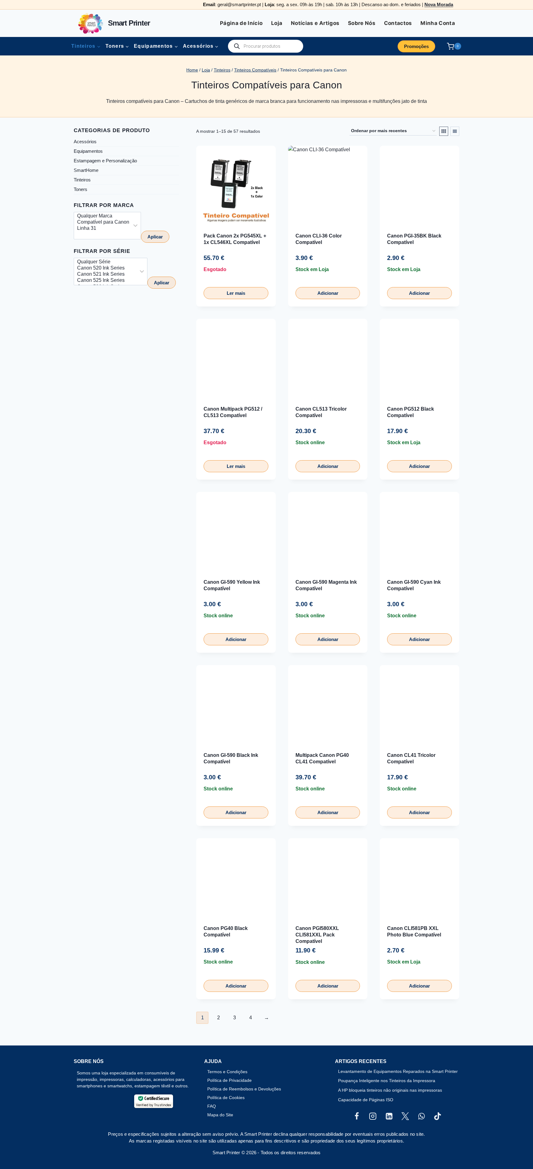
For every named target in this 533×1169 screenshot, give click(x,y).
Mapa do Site (220, 1114)
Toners (80, 189)
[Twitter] (405, 1116)
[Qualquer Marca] (103, 216)
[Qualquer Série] (106, 262)
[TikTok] (437, 1116)
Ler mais (236, 293)
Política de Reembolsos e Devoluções (244, 1088)
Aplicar (155, 236)
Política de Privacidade (229, 1080)
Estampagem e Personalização (105, 160)
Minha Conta (437, 23)
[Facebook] (356, 1116)
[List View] (454, 131)
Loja (276, 23)
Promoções (416, 46)
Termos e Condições (227, 1071)
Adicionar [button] (327, 293)
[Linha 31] (103, 228)
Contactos (398, 23)
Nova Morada (438, 4)
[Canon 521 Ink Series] (106, 274)
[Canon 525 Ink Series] (106, 281)
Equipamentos (88, 151)
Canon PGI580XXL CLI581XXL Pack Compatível (317, 935)
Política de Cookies (226, 1097)
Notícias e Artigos (315, 23)
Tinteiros (82, 179)
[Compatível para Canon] (103, 222)
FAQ (211, 1106)
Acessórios (85, 141)
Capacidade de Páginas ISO (365, 1099)
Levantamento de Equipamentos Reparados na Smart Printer (398, 1071)
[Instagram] (373, 1116)
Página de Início (241, 23)
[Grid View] (443, 131)
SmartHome (86, 170)
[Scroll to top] (15, 1144)
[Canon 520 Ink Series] (106, 268)
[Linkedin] (389, 1116)
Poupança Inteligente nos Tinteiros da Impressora (386, 1080)
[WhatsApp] (421, 1116)
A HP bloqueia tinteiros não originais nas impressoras (390, 1090)
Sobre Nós (361, 23)
